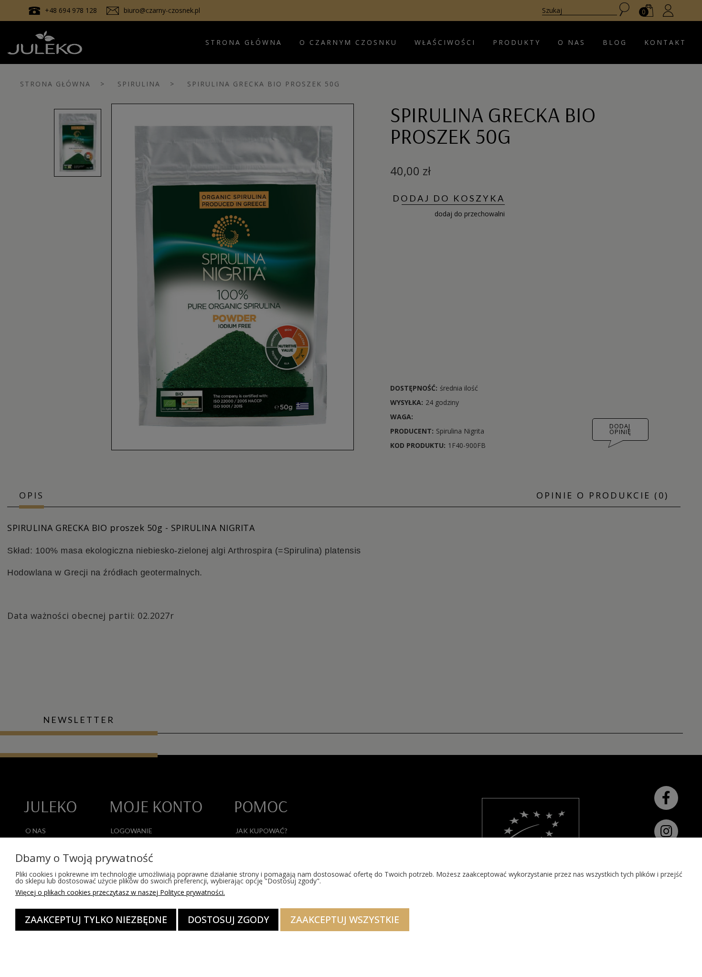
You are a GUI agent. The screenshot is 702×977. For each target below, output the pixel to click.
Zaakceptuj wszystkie (344, 919)
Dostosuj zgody (228, 919)
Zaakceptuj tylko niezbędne (96, 919)
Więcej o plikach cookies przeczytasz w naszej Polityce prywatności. (120, 892)
